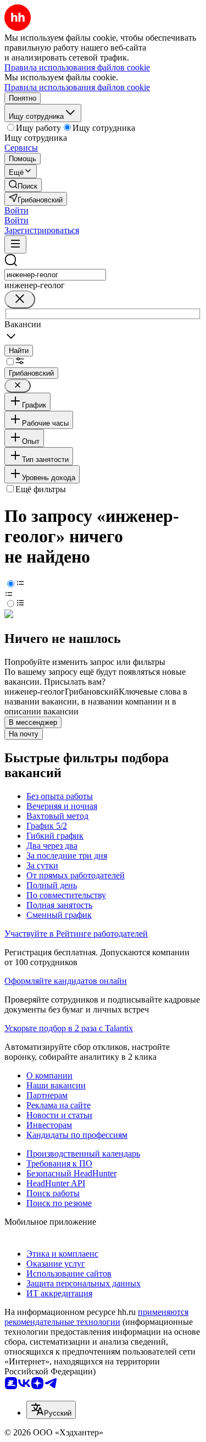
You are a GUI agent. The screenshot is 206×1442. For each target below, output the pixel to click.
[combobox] (55, 274)
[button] (16, 210)
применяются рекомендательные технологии (96, 1317)
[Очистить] (19, 299)
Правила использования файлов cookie (77, 87)
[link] (23, 185)
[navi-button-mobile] (15, 244)
